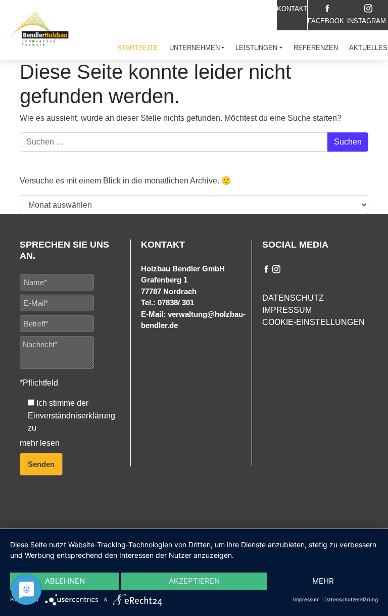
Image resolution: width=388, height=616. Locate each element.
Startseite (137, 48)
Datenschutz (293, 298)
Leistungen (256, 48)
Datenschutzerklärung (351, 599)
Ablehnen (65, 581)
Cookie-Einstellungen (313, 322)
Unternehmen (194, 48)
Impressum (287, 310)
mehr (323, 581)
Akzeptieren (194, 581)
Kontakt (292, 9)
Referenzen (316, 48)
